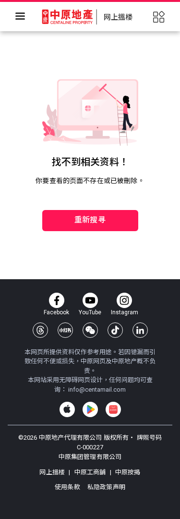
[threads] (40, 330)
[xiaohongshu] (65, 330)
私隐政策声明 (106, 487)
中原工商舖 (89, 472)
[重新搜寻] (90, 190)
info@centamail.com (97, 389)
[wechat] (90, 330)
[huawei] (113, 409)
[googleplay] (90, 409)
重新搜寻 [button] (90, 219)
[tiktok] (115, 330)
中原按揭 (127, 472)
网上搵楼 (52, 472)
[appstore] (67, 409)
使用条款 (68, 487)
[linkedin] (140, 330)
